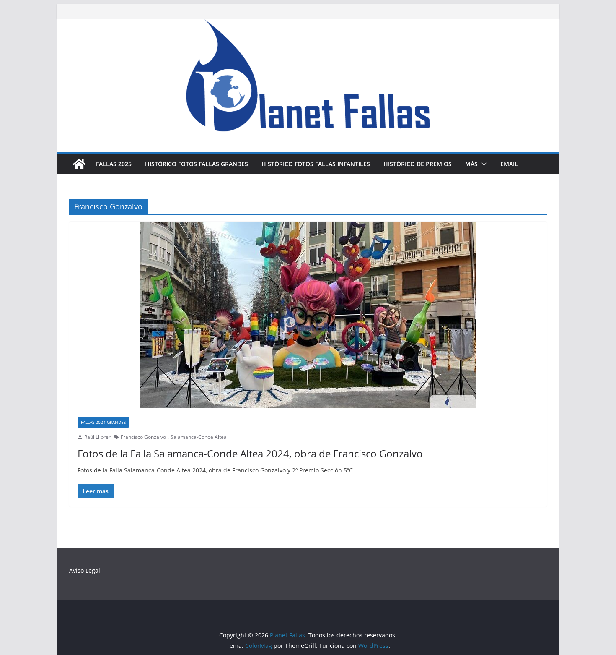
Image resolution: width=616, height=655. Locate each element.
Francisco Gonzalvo (143, 437)
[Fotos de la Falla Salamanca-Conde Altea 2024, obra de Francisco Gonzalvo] (308, 315)
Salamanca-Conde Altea (199, 437)
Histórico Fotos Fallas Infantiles (315, 164)
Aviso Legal (84, 570)
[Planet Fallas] (79, 164)
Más (471, 164)
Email (509, 164)
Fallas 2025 (114, 164)
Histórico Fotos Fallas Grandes (196, 164)
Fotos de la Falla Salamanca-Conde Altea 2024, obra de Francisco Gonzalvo (250, 453)
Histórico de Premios (417, 164)
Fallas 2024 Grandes (103, 422)
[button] (482, 164)
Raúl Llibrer (97, 437)
